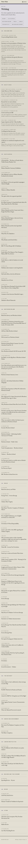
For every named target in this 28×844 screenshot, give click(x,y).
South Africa (11, 18)
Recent (4, 18)
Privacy (23, 839)
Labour (21, 21)
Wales (15, 21)
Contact (20, 839)
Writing (16, 839)
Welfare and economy (17, 24)
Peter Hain (4, 1)
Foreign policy (6, 24)
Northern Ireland (6, 21)
